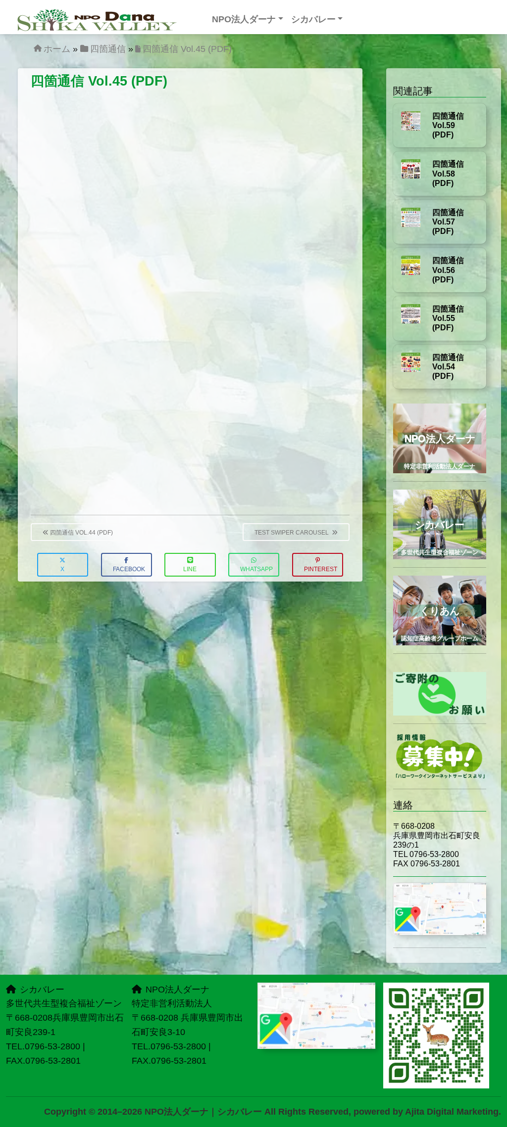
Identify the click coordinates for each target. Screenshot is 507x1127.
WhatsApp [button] (256, 569)
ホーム (57, 49)
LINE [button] (190, 569)
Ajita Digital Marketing (452, 1112)
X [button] (62, 569)
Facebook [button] (129, 569)
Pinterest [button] (320, 569)
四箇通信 (108, 49)
